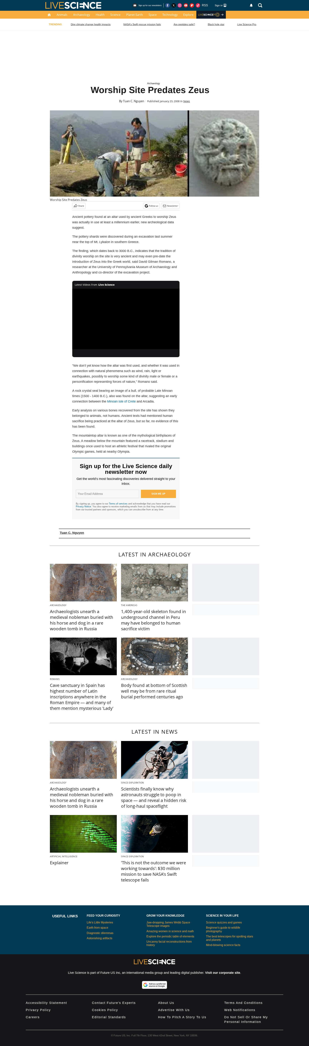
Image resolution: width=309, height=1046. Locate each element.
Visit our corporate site (222, 972)
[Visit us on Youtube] (186, 5)
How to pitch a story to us (182, 1017)
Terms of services (118, 503)
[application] (126, 319)
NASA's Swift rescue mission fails (142, 24)
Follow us (153, 205)
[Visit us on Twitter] (173, 5)
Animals (62, 15)
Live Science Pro (246, 24)
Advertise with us (174, 1010)
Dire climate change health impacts (91, 24)
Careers (33, 1017)
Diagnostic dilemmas (100, 933)
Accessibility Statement (46, 1003)
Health (100, 15)
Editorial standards (109, 1017)
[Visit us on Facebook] (167, 5)
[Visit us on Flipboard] (192, 5)
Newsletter (172, 205)
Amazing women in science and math (170, 931)
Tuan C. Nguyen (133, 101)
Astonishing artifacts (99, 938)
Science (115, 15)
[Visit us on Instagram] (180, 5)
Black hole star (216, 24)
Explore (188, 15)
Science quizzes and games (224, 922)
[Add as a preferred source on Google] (154, 985)
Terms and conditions (243, 1003)
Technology (170, 15)
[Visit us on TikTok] (198, 5)
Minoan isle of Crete (121, 401)
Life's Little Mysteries (100, 922)
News (186, 101)
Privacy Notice (83, 506)
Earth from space (97, 927)
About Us (166, 1003)
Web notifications (239, 1010)
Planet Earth (134, 15)
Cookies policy (105, 1010)
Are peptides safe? (184, 24)
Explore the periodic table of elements (170, 936)
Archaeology (81, 15)
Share (81, 205)
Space (153, 15)
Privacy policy (38, 1010)
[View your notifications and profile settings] (251, 5)
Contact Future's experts (114, 1003)
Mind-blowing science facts (223, 945)
